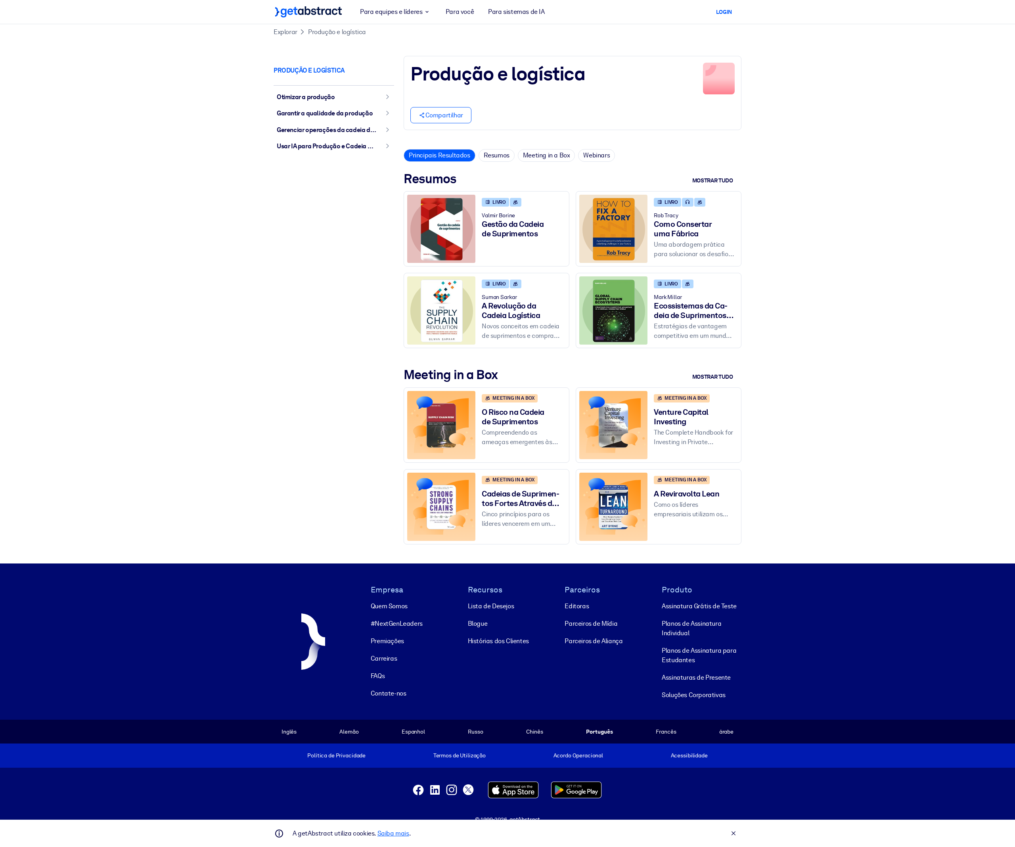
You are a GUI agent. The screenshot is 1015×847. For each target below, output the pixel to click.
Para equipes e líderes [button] (391, 11)
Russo (475, 731)
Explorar (285, 32)
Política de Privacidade (336, 755)
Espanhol (413, 731)
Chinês (534, 731)
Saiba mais (393, 833)
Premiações (387, 641)
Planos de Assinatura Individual (691, 628)
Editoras (577, 606)
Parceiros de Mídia (591, 623)
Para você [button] (460, 11)
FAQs (378, 676)
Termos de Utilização (459, 755)
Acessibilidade (689, 755)
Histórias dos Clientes (498, 641)
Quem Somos (389, 606)
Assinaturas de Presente (696, 677)
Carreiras (384, 658)
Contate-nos (388, 693)
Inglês (289, 731)
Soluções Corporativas (694, 695)
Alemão (348, 731)
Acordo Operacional (578, 755)
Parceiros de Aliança (593, 641)
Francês (666, 731)
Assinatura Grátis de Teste (699, 606)
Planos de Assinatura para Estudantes (699, 655)
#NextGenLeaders (397, 623)
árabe (726, 731)
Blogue (478, 623)
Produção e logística (337, 32)
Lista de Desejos (491, 606)
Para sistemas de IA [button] (516, 11)
